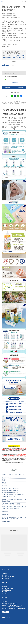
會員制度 (4, 593)
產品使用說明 (5, 578)
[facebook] (15, 96)
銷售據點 (4, 575)
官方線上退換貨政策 (7, 588)
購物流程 (4, 586)
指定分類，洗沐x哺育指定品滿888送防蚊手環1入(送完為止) (14, 57)
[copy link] (21, 96)
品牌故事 (4, 573)
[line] (12, 96)
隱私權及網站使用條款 (8, 577)
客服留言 (4, 601)
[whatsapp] (18, 96)
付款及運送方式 (6, 590)
